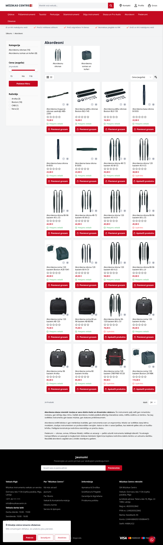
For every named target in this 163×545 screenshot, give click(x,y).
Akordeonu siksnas (19, 50)
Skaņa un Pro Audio (112, 14)
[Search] (111, 5)
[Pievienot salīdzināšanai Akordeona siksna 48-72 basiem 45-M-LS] (96, 210)
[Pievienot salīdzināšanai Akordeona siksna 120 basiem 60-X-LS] (124, 262)
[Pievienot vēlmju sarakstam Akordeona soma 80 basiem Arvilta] (92, 366)
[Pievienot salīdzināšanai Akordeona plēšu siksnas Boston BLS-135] (124, 104)
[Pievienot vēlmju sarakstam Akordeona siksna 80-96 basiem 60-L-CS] (149, 210)
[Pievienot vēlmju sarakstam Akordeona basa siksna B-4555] (63, 158)
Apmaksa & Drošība (91, 487)
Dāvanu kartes (50, 504)
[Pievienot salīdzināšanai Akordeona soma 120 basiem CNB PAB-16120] (124, 366)
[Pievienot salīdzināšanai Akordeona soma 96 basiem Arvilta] (67, 366)
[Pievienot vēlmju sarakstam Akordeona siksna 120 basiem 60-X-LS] (120, 262)
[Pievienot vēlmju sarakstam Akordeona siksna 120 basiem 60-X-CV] (92, 262)
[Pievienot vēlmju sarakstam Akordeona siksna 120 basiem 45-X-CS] (149, 158)
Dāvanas (12, 21)
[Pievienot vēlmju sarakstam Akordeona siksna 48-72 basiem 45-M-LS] (92, 210)
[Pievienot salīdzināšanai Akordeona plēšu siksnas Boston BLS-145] (96, 104)
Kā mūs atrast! (50, 487)
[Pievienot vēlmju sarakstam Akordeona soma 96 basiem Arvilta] (63, 366)
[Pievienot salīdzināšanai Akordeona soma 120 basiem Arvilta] (153, 314)
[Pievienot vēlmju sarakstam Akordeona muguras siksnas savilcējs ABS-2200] (63, 104)
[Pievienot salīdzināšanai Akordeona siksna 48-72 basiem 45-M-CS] (124, 158)
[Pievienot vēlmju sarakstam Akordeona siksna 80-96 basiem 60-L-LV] (149, 262)
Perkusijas (54, 14)
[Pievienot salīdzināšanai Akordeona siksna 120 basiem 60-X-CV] (96, 262)
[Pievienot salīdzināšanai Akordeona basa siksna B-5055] (96, 158)
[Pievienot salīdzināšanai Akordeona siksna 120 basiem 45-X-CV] (124, 210)
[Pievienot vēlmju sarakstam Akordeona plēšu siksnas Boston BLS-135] (120, 104)
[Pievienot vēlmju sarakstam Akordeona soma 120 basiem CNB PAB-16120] (120, 366)
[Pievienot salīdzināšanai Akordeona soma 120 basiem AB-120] (67, 314)
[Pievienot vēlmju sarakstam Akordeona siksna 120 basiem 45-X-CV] (120, 210)
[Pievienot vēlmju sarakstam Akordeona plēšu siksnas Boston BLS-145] (92, 104)
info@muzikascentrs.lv (16, 503)
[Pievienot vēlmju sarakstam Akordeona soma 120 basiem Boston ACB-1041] (63, 262)
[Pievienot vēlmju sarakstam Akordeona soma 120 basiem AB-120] (63, 314)
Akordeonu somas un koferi (23, 53)
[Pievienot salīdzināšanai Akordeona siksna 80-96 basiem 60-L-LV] (153, 262)
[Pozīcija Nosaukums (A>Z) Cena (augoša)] (142, 77)
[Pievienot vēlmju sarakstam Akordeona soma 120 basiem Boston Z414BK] (149, 366)
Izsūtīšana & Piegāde (91, 491)
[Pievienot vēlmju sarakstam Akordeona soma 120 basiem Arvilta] (149, 314)
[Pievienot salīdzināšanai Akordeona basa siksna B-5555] (153, 104)
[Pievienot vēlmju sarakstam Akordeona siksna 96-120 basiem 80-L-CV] (120, 314)
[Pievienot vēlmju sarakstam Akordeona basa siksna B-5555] (149, 104)
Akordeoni (129, 14)
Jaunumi (47, 491)
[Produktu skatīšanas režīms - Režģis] (47, 77)
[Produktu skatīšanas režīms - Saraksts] (51, 77)
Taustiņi (42, 14)
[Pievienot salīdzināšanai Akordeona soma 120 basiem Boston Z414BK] (153, 366)
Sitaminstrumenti (71, 14)
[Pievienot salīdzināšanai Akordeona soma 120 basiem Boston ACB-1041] (67, 262)
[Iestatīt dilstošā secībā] (155, 77)
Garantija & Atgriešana (92, 496)
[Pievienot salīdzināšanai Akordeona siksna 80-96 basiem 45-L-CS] (67, 210)
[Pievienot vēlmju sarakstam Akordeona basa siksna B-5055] (92, 158)
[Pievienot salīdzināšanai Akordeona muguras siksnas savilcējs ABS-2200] (67, 104)
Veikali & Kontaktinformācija (57, 500)
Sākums (9, 33)
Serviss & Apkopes (52, 509)
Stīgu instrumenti (91, 14)
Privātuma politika (90, 500)
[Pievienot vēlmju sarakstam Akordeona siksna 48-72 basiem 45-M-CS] (120, 158)
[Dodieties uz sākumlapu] (19, 5)
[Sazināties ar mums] (152, 540)
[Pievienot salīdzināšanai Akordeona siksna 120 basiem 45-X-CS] (153, 158)
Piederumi (143, 14)
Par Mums (48, 496)
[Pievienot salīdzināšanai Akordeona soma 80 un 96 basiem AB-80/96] (96, 314)
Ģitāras (11, 14)
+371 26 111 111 (13, 499)
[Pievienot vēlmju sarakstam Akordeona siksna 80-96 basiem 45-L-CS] (63, 210)
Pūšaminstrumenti (26, 14)
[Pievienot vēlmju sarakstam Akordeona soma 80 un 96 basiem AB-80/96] (92, 314)
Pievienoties (114, 468)
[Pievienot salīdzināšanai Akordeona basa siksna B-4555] (67, 158)
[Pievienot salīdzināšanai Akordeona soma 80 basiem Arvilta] (96, 366)
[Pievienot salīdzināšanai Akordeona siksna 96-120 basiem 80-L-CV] (124, 314)
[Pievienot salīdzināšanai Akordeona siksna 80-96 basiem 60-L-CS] (153, 210)
